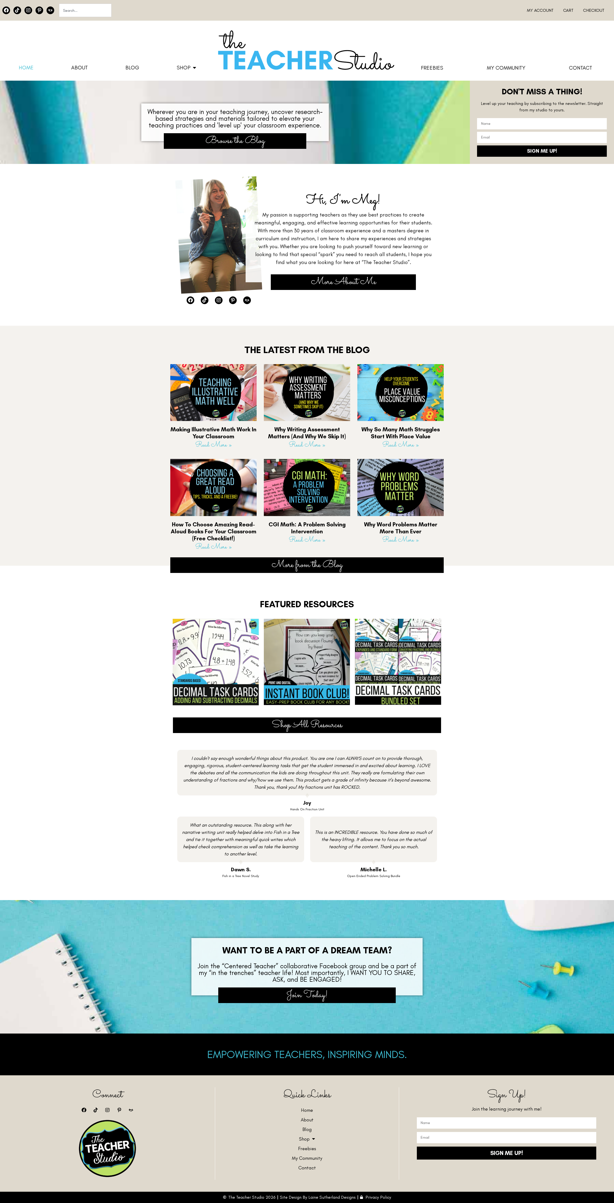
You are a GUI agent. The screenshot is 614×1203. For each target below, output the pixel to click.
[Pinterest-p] (39, 10)
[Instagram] (28, 10)
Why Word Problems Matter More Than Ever (400, 528)
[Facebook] (6, 10)
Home (26, 67)
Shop (183, 67)
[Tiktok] (17, 10)
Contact (580, 68)
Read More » (213, 445)
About (79, 67)
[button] (307, 604)
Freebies (432, 68)
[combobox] (85, 10)
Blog (132, 67)
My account (540, 10)
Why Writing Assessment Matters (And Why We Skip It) (307, 433)
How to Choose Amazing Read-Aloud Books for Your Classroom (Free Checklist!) (213, 531)
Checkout (593, 10)
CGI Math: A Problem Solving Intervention (307, 528)
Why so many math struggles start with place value (400, 433)
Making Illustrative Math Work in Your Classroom (213, 433)
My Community (506, 68)
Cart (568, 10)
